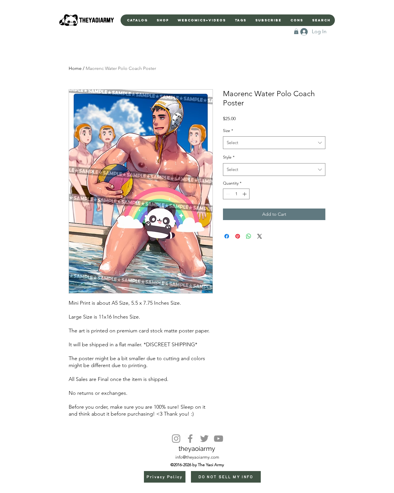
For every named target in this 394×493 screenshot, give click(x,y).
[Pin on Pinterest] (237, 236)
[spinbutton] (236, 194)
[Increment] (245, 194)
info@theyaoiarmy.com (197, 457)
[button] (296, 31)
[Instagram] (176, 438)
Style (228, 157)
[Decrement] (227, 194)
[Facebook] (190, 438)
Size (228, 130)
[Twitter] (204, 438)
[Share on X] (259, 236)
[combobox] (274, 142)
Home (75, 68)
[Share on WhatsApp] (248, 236)
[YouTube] (218, 438)
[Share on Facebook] (226, 236)
